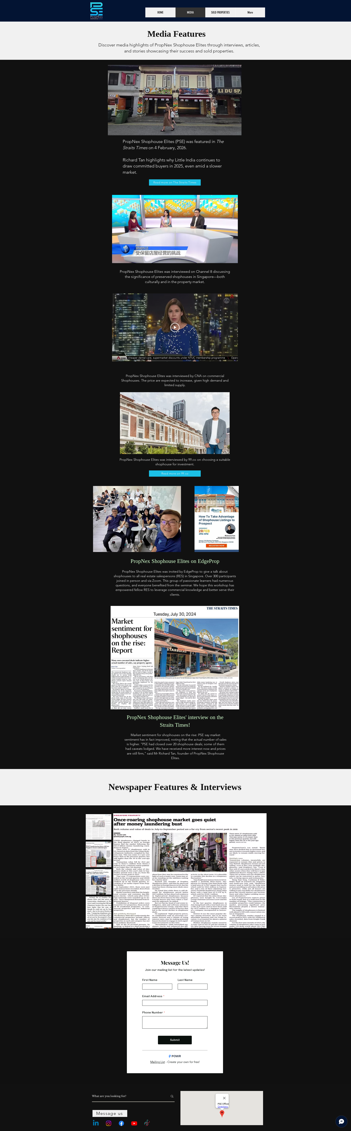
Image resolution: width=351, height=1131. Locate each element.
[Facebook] (121, 1123)
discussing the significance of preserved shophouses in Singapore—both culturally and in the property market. (177, 276)
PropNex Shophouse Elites (141, 271)
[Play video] (175, 327)
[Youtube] (134, 1123)
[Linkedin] (95, 1123)
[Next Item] (260, 870)
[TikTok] (147, 1123)
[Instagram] (108, 1123)
